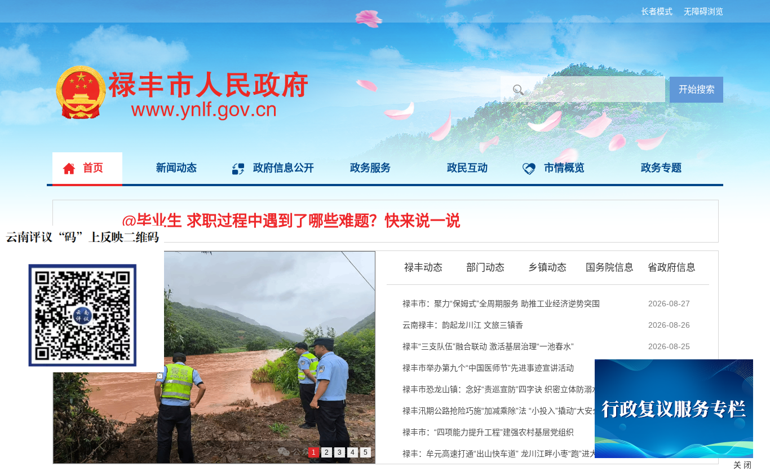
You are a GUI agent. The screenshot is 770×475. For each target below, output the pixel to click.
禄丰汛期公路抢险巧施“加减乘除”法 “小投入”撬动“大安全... (504, 410)
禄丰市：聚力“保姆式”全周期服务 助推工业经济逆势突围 (501, 303)
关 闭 (742, 464)
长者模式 (656, 11)
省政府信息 (672, 267)
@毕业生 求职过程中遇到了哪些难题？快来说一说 (291, 221)
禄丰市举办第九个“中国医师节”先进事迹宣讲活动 (488, 367)
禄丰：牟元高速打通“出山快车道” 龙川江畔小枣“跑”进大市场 (507, 453)
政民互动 (467, 168)
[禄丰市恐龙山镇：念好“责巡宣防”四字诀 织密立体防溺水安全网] (214, 357)
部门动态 (485, 267)
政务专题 (661, 168)
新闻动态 (176, 168)
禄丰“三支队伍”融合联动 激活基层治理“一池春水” (488, 346)
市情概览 (564, 168)
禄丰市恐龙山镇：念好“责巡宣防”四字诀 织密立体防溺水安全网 (512, 389)
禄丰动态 (423, 267)
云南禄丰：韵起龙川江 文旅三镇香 (462, 325)
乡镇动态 (547, 267)
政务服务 (370, 168)
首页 (93, 168)
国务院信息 (610, 267)
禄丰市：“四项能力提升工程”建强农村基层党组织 (488, 432)
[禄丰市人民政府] (177, 70)
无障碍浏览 (703, 11)
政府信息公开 (283, 168)
